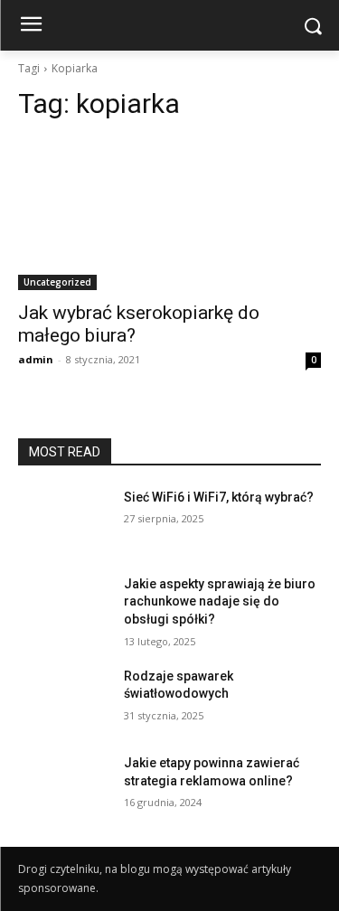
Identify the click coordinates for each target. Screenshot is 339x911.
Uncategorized (57, 282)
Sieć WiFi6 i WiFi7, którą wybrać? (219, 497)
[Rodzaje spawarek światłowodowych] (63, 699)
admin (35, 359)
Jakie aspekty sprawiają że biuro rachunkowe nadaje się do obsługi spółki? (219, 601)
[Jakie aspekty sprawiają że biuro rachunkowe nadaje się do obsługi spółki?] (63, 607)
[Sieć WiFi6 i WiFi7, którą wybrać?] (63, 520)
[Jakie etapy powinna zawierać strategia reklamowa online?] (63, 786)
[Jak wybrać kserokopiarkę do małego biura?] (169, 214)
